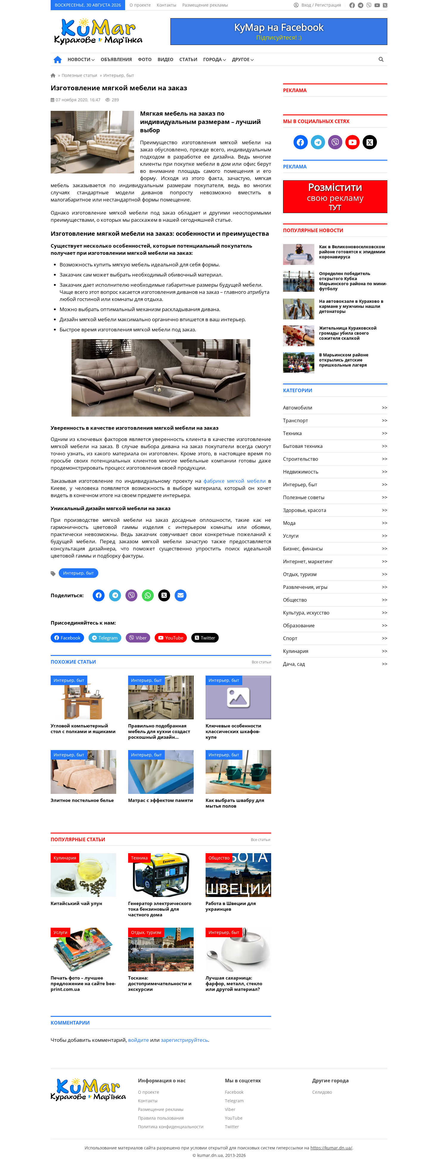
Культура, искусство (335, 612)
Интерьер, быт (78, 573)
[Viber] (131, 595)
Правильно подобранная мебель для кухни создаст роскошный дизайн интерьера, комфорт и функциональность (159, 731)
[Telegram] (115, 595)
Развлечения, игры (335, 587)
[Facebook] (99, 595)
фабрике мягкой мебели (234, 480)
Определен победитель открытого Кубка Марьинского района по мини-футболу (353, 281)
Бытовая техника (335, 446)
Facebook (234, 1092)
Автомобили (335, 407)
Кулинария (65, 858)
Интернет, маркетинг (335, 561)
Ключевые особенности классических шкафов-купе (233, 731)
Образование (335, 625)
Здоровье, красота (335, 510)
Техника (139, 858)
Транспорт (335, 420)
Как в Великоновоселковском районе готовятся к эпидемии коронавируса (352, 251)
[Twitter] (164, 595)
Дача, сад (335, 664)
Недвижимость (335, 471)
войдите (138, 1039)
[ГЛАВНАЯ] (58, 59)
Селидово (322, 1092)
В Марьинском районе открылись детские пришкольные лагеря (343, 359)
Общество (219, 858)
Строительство (335, 459)
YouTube (234, 1118)
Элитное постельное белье (82, 800)
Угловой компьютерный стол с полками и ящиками (83, 728)
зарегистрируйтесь (184, 1039)
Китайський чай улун (76, 903)
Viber (230, 1109)
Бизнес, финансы (335, 548)
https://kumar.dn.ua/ (331, 1148)
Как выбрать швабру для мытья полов (235, 803)
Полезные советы (335, 497)
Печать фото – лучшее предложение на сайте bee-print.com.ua (83, 983)
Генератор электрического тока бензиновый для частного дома (159, 909)
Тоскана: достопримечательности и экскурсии (160, 983)
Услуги (60, 932)
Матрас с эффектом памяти (160, 800)
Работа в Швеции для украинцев (231, 906)
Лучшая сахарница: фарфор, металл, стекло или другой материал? (234, 983)
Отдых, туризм (146, 932)
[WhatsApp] (148, 595)
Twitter (232, 1126)
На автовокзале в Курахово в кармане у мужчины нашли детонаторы (351, 306)
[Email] (181, 595)
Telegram (234, 1101)
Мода (335, 523)
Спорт (335, 638)
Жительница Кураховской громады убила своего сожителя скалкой (348, 333)
